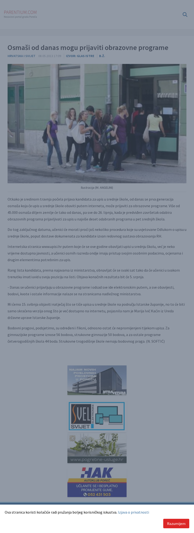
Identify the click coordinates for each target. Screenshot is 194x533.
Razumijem (176, 523)
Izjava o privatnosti (133, 512)
